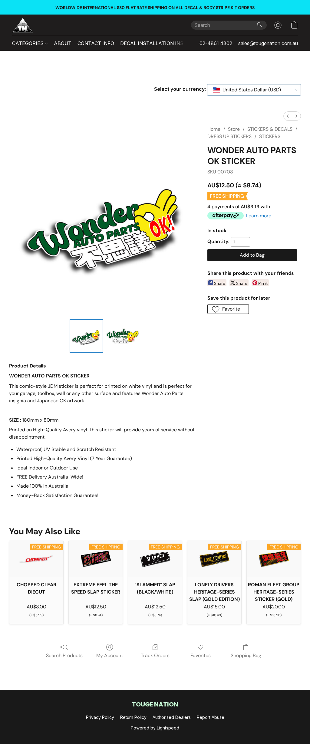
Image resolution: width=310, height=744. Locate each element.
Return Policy (133, 717)
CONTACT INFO (96, 43)
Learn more (258, 215)
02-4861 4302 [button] (216, 43)
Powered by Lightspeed (155, 727)
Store (234, 129)
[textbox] (249, 90)
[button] (22, 25)
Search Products (64, 655)
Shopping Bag (246, 655)
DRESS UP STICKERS (229, 136)
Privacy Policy (100, 717)
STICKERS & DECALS (269, 129)
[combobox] (254, 90)
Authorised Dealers (172, 717)
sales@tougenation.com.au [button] (268, 43)
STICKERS (269, 136)
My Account (109, 655)
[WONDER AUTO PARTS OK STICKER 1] (123, 336)
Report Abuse (210, 717)
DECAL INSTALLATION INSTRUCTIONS (166, 43)
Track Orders (155, 655)
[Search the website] (259, 25)
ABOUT (62, 43)
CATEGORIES (28, 43)
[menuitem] (288, 116)
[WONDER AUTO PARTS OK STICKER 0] (87, 336)
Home (213, 129)
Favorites (200, 655)
